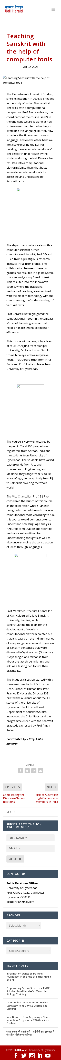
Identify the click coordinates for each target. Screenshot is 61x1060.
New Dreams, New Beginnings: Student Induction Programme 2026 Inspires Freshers (29, 1020)
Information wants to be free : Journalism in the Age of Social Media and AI (28, 976)
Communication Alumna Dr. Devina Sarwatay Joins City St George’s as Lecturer (27, 1005)
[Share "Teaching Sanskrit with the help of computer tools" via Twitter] (27, 770)
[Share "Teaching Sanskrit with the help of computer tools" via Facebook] (20, 770)
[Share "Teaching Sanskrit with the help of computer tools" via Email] (40, 770)
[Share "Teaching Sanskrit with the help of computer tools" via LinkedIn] (33, 770)
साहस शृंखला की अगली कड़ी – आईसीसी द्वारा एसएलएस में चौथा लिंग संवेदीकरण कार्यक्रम (30, 1033)
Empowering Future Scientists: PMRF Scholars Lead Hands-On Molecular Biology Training (27, 991)
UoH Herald (20, 1050)
